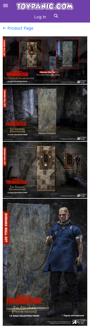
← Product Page (17, 28)
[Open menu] (5, 5)
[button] (56, 17)
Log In (40, 16)
